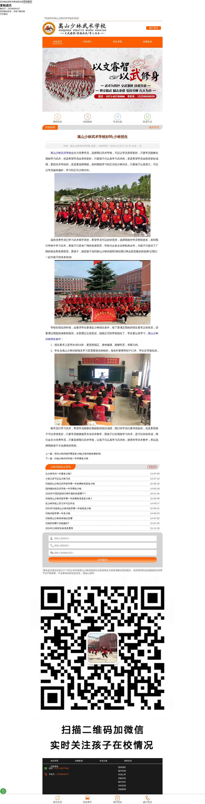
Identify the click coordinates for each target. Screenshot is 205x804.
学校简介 (87, 41)
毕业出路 (117, 121)
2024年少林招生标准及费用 (59, 528)
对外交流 (122, 785)
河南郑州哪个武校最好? (57, 523)
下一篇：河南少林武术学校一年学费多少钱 (66, 458)
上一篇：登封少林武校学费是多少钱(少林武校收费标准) (73, 453)
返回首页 (154, 127)
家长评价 (122, 782)
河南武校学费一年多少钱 (57, 513)
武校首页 (57, 41)
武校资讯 (54, 766)
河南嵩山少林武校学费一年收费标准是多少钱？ (69, 498)
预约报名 (117, 802)
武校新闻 (87, 121)
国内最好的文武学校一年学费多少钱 (63, 488)
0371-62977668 (62, 768)
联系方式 (147, 121)
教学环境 (122, 771)
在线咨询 (152, 467)
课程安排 (57, 121)
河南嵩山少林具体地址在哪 (58, 518)
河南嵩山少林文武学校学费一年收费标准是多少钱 (70, 483)
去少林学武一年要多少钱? (58, 473)
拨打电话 (153, 28)
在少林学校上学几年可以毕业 (60, 503)
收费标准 (147, 41)
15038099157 (63, 774)
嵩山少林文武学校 (61, 152)
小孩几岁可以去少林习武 (57, 478)
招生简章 (117, 41)
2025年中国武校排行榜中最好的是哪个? (65, 493)
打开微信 (4, 14)
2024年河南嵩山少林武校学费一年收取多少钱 (68, 508)
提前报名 (122, 767)
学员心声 (122, 774)
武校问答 (122, 778)
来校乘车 (87, 802)
